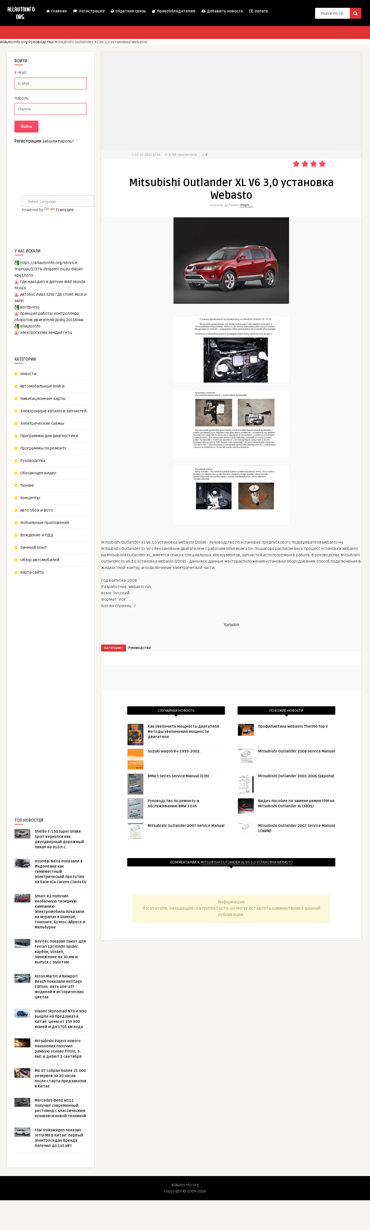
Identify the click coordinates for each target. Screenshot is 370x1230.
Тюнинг (27, 485)
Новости (28, 373)
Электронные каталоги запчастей (53, 411)
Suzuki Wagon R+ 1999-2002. (174, 751)
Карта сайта (32, 572)
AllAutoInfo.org (13, 42)
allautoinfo (30, 326)
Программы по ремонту (43, 448)
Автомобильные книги (42, 386)
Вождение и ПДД (36, 535)
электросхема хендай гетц (46, 332)
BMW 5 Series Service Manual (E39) (178, 776)
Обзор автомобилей (39, 559)
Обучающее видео (38, 473)
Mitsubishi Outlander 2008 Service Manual (296, 751)
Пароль (21, 98)
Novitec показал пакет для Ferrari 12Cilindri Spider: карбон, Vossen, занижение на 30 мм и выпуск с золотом (60, 952)
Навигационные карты (43, 398)
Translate (65, 209)
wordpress (30, 307)
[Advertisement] (57, 686)
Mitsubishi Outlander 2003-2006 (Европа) (296, 776)
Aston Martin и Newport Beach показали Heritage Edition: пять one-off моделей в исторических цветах (59, 986)
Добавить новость (224, 11)
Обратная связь (130, 11)
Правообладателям (175, 11)
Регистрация (91, 11)
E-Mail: (20, 72)
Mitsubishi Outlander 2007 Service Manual (186, 825)
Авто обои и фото (36, 510)
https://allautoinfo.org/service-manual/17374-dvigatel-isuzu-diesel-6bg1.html (49, 269)
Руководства (40, 42)
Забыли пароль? (58, 141)
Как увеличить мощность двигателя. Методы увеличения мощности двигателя (184, 731)
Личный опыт (33, 547)
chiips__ (246, 205)
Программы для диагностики (49, 435)
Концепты (30, 497)
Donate (261, 11)
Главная (58, 11)
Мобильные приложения (44, 522)
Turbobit (231, 624)
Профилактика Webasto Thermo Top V (293, 726)
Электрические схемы (42, 423)
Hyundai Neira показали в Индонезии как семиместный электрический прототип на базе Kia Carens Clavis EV (60, 871)
